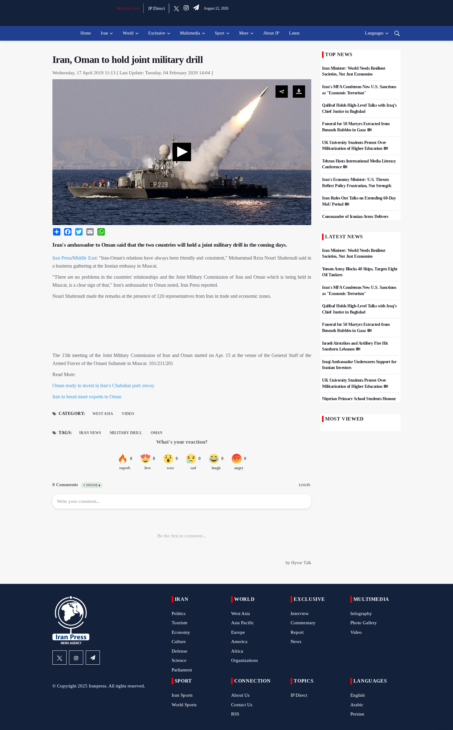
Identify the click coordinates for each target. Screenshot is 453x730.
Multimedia (190, 33)
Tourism (179, 622)
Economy (181, 632)
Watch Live (127, 8)
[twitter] (176, 8)
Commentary (303, 622)
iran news (90, 433)
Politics (179, 613)
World (128, 33)
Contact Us (241, 704)
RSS (235, 714)
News (296, 641)
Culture (179, 641)
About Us (240, 695)
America (239, 641)
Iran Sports (182, 695)
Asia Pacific (242, 622)
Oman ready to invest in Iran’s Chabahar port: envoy (103, 385)
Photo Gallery (363, 622)
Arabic (356, 704)
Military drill (126, 433)
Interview (300, 613)
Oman (156, 433)
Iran (104, 33)
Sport (219, 33)
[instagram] (186, 8)
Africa (237, 651)
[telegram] (196, 8)
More (243, 33)
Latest (294, 33)
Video (128, 414)
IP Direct (156, 8)
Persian (357, 714)
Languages (374, 33)
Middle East (84, 257)
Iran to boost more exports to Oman (86, 396)
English (357, 695)
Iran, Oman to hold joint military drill (127, 59)
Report (297, 632)
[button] (182, 152)
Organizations (244, 660)
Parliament (182, 669)
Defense (179, 651)
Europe (238, 632)
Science (179, 660)
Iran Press (61, 257)
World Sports (184, 704)
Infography (361, 613)
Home (85, 33)
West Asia (102, 414)
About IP (271, 33)
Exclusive (156, 33)
